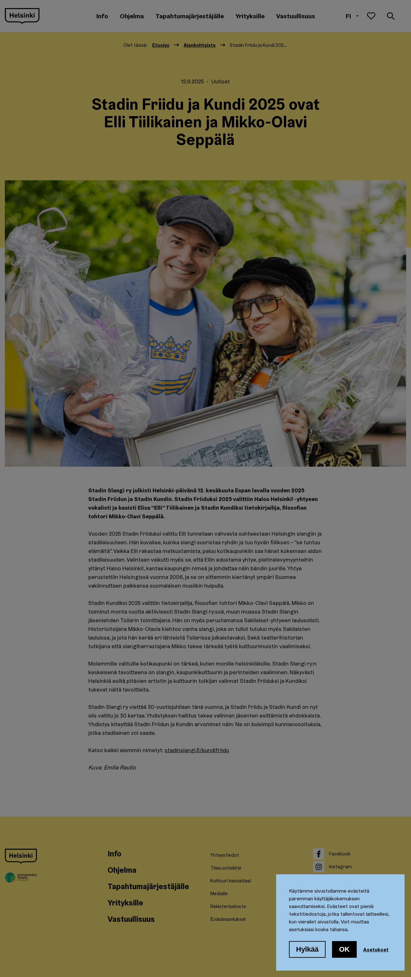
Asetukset (376, 949)
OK (344, 949)
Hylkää (307, 949)
